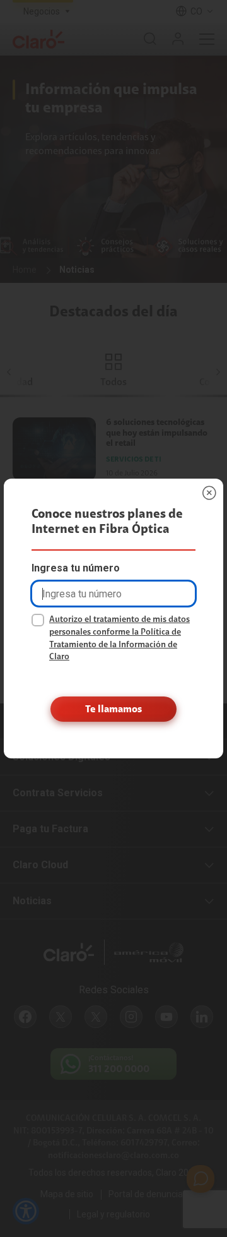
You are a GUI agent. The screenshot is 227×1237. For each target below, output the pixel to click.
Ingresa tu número (76, 568)
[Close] (209, 492)
